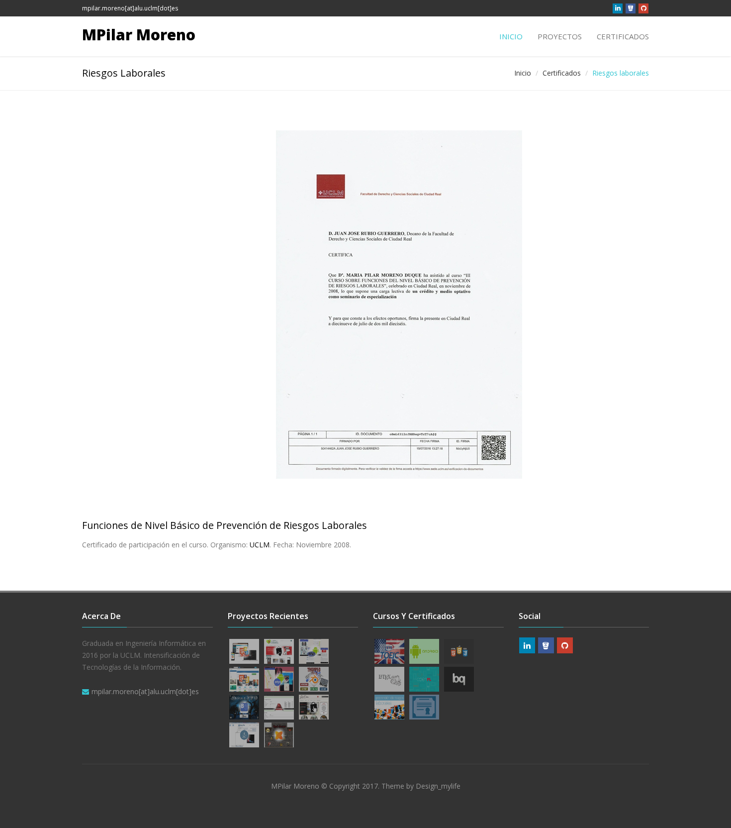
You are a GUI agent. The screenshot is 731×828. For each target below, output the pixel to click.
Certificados (623, 36)
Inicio (511, 36)
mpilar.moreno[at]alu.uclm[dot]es (130, 8)
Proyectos (560, 36)
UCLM (260, 544)
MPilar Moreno (138, 34)
